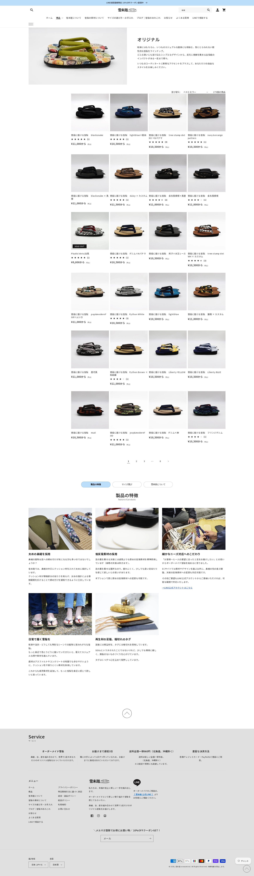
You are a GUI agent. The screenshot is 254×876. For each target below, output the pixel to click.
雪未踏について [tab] (158, 484)
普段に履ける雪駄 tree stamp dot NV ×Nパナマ (167, 136)
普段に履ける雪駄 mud (83, 432)
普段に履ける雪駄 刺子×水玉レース (167, 253)
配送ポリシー (64, 800)
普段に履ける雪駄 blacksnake (87, 135)
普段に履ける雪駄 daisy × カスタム (128, 195)
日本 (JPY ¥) (37, 864)
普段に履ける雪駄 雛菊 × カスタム (206, 314)
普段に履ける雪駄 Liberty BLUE (204, 372)
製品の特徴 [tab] (96, 484)
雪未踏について (35, 795)
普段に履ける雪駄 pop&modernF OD (127, 434)
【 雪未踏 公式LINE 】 (143, 794)
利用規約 (62, 804)
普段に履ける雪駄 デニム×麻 (164, 432)
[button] (31, 24)
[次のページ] (168, 461)
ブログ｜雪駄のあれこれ (40, 809)
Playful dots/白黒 (80, 253)
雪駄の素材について (37, 800)
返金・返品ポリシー (67, 795)
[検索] (208, 9)
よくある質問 (35, 817)
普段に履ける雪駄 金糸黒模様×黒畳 (167, 195)
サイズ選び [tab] (127, 484)
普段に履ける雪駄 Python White (127, 314)
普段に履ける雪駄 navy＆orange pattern (205, 136)
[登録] (150, 838)
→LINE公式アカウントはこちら (177, 587)
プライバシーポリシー (68, 787)
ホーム (32, 787)
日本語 (56, 864)
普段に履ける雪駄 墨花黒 (84, 372)
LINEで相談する (36, 821)
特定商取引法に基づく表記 (70, 791)
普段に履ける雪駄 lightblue (164, 314)
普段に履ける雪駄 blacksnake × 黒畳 (89, 197)
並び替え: (176, 92)
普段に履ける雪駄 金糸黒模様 (203, 195)
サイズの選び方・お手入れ (40, 804)
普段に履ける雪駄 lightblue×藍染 (128, 135)
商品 (30, 791)
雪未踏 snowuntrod (183, 866)
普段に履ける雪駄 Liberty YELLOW (167, 372)
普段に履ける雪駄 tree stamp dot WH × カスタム (206, 255)
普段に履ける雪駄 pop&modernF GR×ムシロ (88, 316)
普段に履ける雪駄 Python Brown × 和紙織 (129, 373)
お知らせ (32, 813)
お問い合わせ (64, 809)
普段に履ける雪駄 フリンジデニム (205, 432)
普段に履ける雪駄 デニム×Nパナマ (128, 253)
